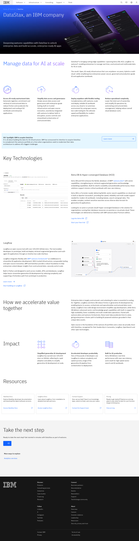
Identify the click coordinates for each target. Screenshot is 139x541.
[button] (131, 2)
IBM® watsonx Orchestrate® (37, 259)
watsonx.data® (118, 181)
